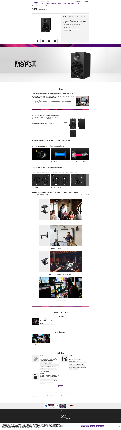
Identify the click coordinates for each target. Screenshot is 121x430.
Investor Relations (63, 420)
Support (65, 3)
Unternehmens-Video (64, 414)
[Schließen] (119, 426)
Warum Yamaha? (71, 3)
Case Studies (53, 3)
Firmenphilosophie (63, 417)
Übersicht (70, 12)
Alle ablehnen (92, 426)
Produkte (42, 3)
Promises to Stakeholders (64, 418)
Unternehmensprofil (64, 413)
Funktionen (54, 84)
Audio (48, 1)
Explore (77, 3)
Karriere (62, 416)
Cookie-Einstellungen (85, 426)
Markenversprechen (64, 415)
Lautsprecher (42, 5)
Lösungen (48, 3)
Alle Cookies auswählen (100, 426)
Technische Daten (77, 12)
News (47, 410)
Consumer (86, 1)
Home (33, 5)
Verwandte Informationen (64, 84)
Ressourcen (60, 3)
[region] (60, 426)
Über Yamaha (63, 410)
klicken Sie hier (18, 427)
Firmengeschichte (63, 419)
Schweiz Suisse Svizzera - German (79, 1)
